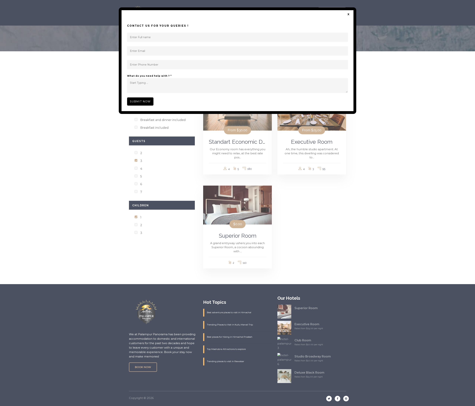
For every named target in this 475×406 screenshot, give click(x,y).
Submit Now (140, 101)
